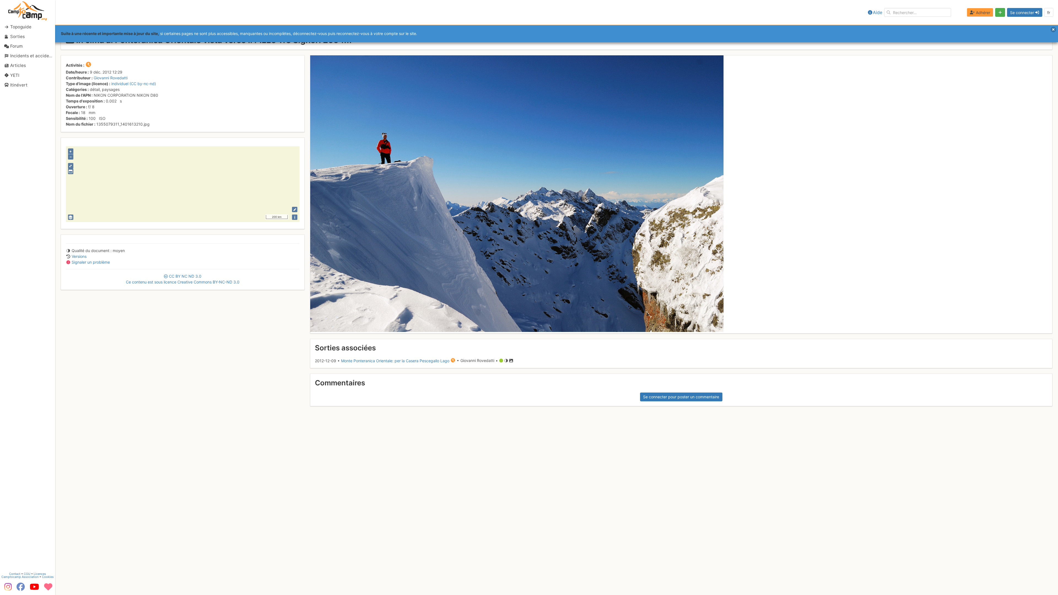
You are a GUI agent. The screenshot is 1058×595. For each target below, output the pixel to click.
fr (1048, 12)
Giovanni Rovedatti (111, 77)
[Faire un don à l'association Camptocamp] (48, 589)
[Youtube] (34, 589)
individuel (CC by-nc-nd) (133, 83)
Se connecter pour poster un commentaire (681, 396)
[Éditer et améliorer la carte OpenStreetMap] (294, 209)
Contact (14, 574)
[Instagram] (7, 589)
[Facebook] (21, 589)
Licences (40, 574)
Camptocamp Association (20, 577)
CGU (27, 574)
